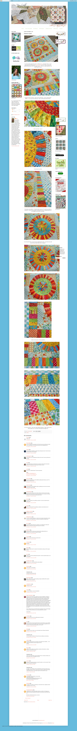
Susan (27, 505)
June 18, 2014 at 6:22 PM (30, 696)
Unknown (27, 542)
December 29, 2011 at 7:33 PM (31, 637)
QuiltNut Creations (29, 511)
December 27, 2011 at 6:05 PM (31, 533)
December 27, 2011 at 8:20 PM (31, 551)
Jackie (27, 589)
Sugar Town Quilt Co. (29, 595)
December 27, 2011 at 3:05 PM (31, 475)
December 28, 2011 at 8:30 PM (31, 618)
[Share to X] (37, 431)
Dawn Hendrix (28, 577)
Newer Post (26, 700)
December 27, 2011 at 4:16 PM (31, 496)
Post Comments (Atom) (31, 701)
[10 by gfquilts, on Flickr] (42, 368)
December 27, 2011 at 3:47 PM (31, 488)
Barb (27, 462)
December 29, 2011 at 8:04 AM (31, 631)
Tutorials (60, 28)
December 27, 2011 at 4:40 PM (31, 502)
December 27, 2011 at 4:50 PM (31, 513)
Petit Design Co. (29, 456)
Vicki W (27, 437)
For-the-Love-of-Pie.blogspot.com (31, 474)
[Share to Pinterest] (40, 431)
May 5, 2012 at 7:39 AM (30, 680)
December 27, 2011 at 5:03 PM (31, 520)
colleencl (27, 640)
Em (27, 621)
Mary (27, 554)
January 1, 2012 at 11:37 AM (30, 651)
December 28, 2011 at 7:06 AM (31, 592)
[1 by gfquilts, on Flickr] (41, 61)
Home (23, 28)
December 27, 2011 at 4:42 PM (31, 508)
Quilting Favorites (49, 28)
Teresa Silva (28, 478)
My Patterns (35, 28)
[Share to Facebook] (39, 431)
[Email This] (35, 431)
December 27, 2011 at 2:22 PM (31, 466)
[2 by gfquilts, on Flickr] (42, 95)
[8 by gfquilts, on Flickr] (42, 299)
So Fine (28, 98)
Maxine (27, 647)
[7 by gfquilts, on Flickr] (42, 271)
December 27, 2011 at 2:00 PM (31, 446)
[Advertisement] (60, 63)
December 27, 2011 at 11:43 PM (31, 557)
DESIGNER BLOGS (41, 720)
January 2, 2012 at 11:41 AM (30, 664)
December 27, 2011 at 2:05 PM (31, 453)
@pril (27, 469)
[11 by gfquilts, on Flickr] (42, 396)
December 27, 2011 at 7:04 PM (31, 544)
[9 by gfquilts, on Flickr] (38, 337)
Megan (27, 547)
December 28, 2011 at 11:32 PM (31, 626)
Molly (27, 629)
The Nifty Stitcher (29, 560)
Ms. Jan (27, 523)
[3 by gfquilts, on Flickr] (42, 126)
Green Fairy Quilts (28, 28)
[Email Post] (34, 431)
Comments (14, 111)
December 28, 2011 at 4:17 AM (31, 581)
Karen (27, 499)
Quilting (27, 432)
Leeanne (27, 536)
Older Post (50, 700)
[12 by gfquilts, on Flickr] (42, 425)
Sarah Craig (28, 485)
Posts (14, 109)
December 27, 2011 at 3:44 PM (31, 482)
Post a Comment (27, 698)
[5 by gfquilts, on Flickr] (38, 207)
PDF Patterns (41, 28)
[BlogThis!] (36, 431)
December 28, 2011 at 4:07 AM (31, 574)
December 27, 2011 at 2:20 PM (31, 459)
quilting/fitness (28, 584)
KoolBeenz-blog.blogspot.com (31, 473)
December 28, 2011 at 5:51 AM (31, 586)
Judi (16, 118)
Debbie (27, 449)
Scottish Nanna (28, 491)
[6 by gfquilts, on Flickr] (42, 239)
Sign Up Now (60, 173)
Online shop (55, 28)
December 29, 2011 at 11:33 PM (31, 644)
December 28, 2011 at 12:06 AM (31, 563)
